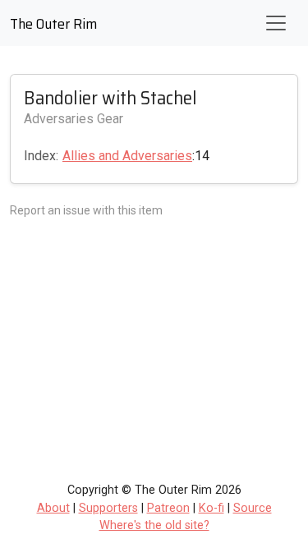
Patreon (168, 508)
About (53, 508)
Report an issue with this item (86, 210)
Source (252, 508)
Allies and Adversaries (127, 155)
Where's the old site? (154, 525)
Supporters (108, 508)
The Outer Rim (53, 23)
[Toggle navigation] (276, 23)
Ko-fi (211, 508)
